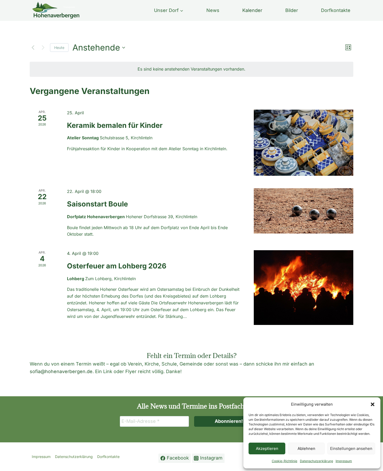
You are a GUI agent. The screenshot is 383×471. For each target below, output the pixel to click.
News (212, 10)
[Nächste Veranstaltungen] (43, 48)
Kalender (252, 10)
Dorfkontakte (335, 10)
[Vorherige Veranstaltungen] (33, 48)
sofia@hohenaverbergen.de (61, 371)
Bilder (291, 10)
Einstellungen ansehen (351, 448)
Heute (59, 47)
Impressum (344, 461)
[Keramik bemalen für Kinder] (303, 143)
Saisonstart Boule (97, 204)
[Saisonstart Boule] (303, 211)
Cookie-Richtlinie (284, 461)
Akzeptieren (267, 448)
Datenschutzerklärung (316, 461)
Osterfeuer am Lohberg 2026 (116, 266)
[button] (372, 404)
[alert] (191, 69)
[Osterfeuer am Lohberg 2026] (303, 287)
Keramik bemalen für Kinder (115, 125)
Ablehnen (306, 448)
